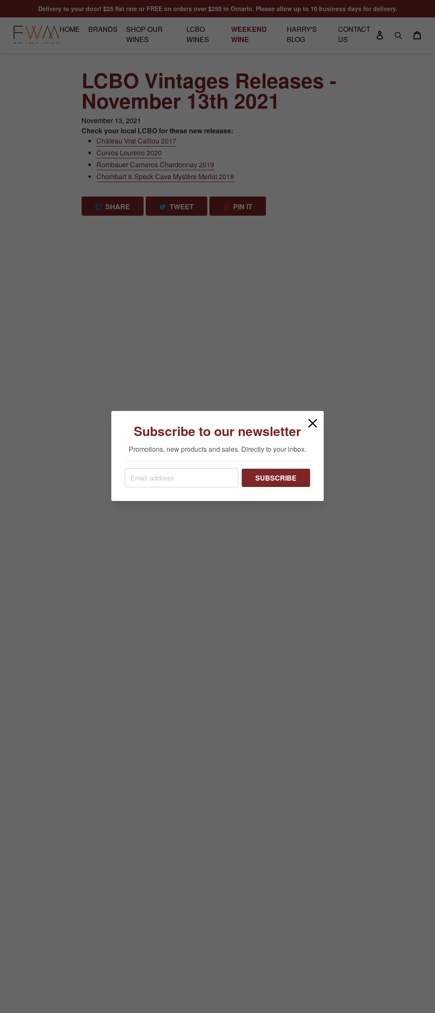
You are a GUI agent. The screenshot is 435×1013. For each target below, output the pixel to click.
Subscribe (276, 478)
